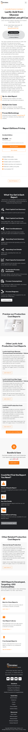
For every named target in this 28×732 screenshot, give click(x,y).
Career (13, 702)
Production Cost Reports (14, 690)
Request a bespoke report (9, 523)
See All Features (13, 181)
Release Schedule (13, 720)
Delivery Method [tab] (14, 37)
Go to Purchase (14, 146)
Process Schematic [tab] (14, 35)
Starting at (13, 28)
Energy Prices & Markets (14, 688)
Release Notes (13, 718)
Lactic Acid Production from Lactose (12, 406)
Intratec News (13, 723)
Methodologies (13, 716)
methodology (20, 115)
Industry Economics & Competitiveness (13, 692)
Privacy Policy (14, 729)
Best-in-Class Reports (10, 602)
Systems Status (13, 708)
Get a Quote (14, 150)
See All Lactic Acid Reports (14, 432)
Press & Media (13, 706)
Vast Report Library (9, 621)
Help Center (14, 714)
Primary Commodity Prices (13, 685)
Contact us (13, 700)
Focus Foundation (18, 674)
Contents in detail (6, 300)
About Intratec (13, 697)
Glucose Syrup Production (12, 545)
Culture (13, 704)
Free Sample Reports (10, 641)
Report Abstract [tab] (14, 32)
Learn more (13, 462)
